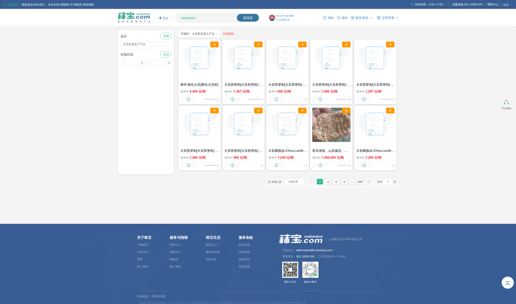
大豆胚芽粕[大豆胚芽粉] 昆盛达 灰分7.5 (243, 84)
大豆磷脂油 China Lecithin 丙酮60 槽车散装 (287, 150)
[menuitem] (508, 4)
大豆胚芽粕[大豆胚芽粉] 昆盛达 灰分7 (331, 84)
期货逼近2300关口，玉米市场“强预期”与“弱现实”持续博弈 (58, 4)
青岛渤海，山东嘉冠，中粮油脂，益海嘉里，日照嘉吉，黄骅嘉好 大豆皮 (330, 150)
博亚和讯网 (158, 296)
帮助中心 (493, 4)
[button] (388, 17)
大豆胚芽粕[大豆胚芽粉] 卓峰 (287, 84)
